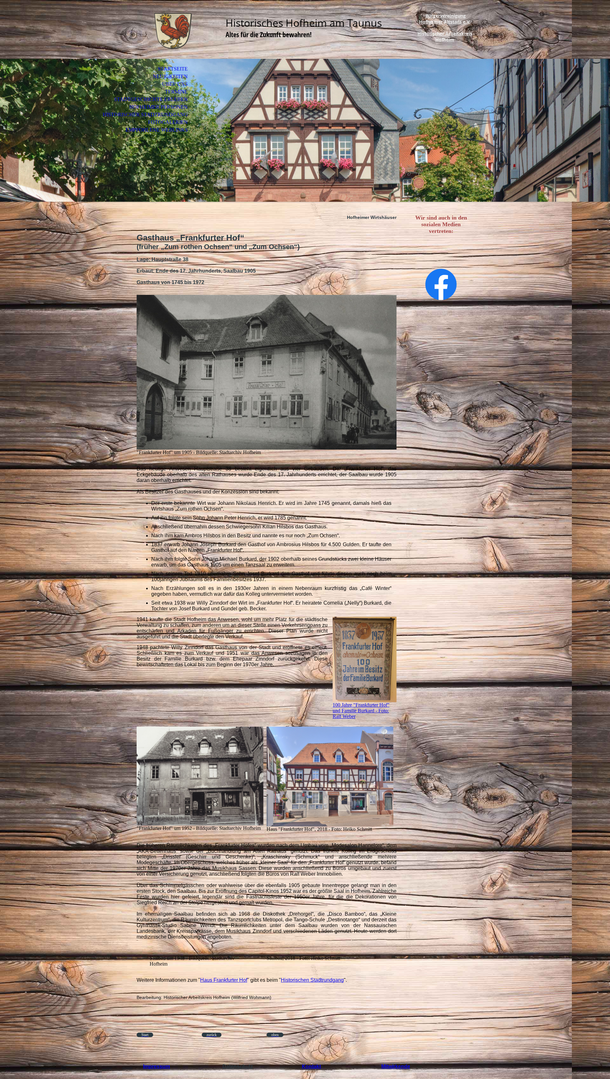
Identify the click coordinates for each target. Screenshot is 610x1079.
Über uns (175, 84)
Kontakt (311, 1066)
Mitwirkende (395, 1066)
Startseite (173, 68)
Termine (176, 91)
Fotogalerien (168, 122)
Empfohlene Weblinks (156, 129)
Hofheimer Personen (158, 107)
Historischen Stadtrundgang (312, 980)
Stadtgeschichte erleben (151, 99)
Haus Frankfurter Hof (223, 980)
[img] (173, 31)
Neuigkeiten (170, 76)
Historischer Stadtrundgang (145, 114)
